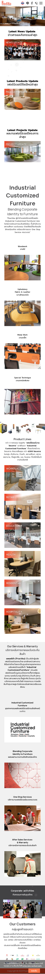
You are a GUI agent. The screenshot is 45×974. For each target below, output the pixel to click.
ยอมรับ (34, 970)
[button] (3, 16)
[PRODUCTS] (22, 428)
